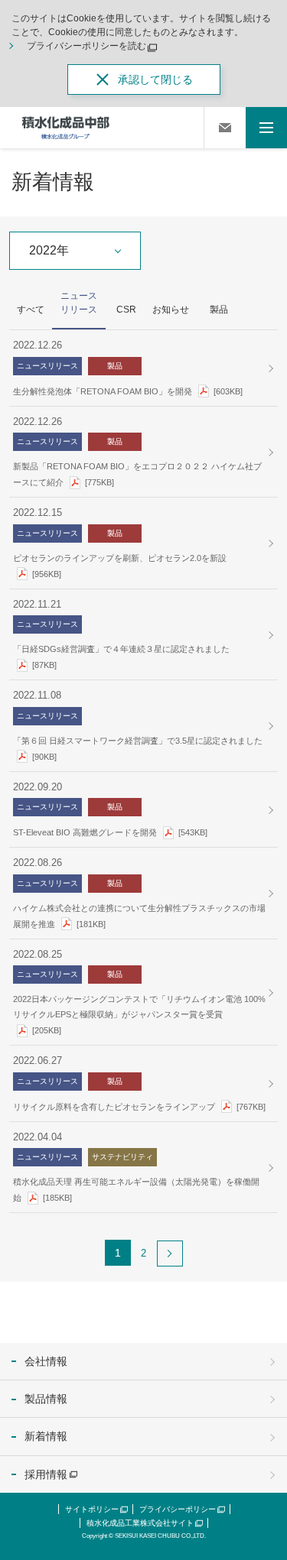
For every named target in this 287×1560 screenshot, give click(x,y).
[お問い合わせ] (225, 127)
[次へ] (170, 1253)
